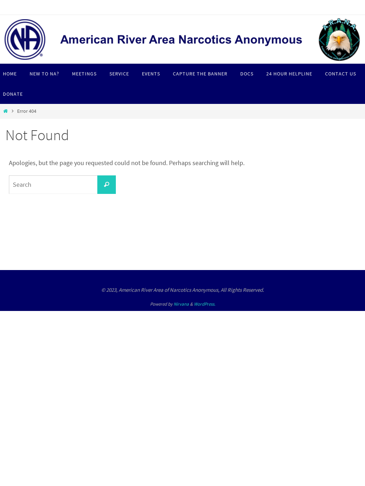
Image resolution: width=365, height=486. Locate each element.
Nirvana (181, 304)
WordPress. (204, 304)
